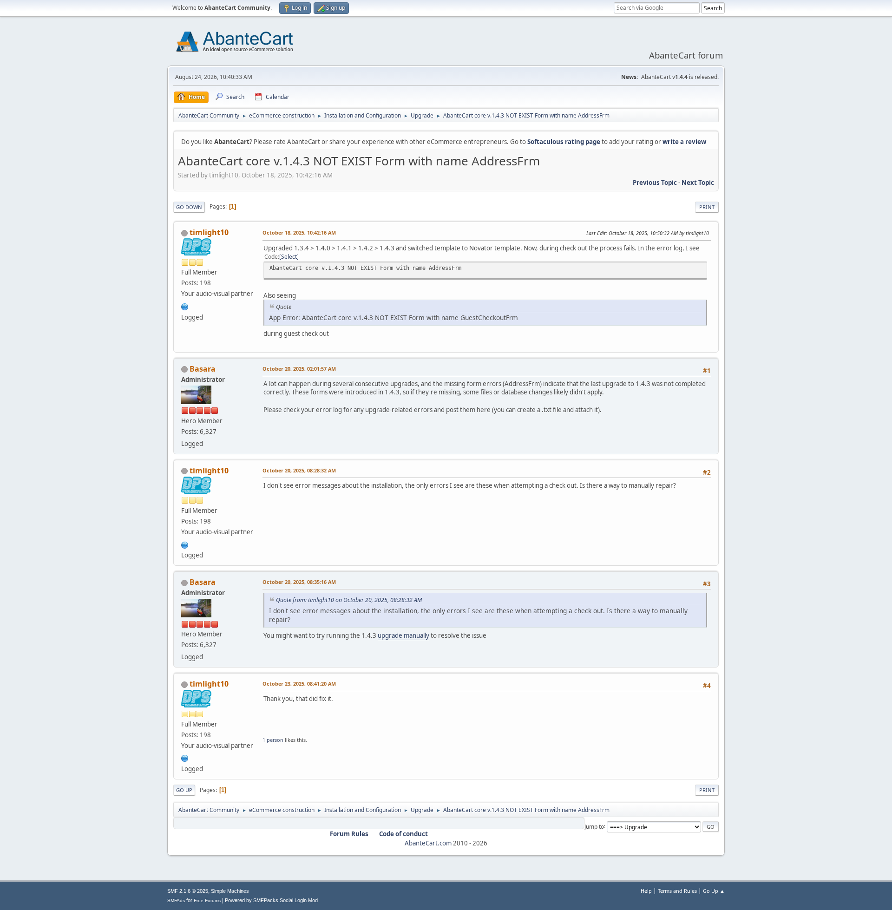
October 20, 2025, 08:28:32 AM (299, 470)
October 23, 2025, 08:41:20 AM (299, 683)
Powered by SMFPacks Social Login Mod (271, 900)
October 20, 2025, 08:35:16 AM (299, 581)
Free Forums (207, 900)
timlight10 (209, 232)
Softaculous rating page (563, 141)
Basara (203, 369)
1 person (272, 739)
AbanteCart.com (428, 843)
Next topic (698, 182)
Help (646, 890)
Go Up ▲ (714, 890)
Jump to (594, 826)
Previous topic (655, 182)
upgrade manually (403, 635)
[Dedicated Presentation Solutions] (185, 305)
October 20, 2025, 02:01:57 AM (299, 368)
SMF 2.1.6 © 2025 (187, 891)
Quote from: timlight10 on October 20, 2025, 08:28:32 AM (349, 600)
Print (707, 206)
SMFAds (176, 900)
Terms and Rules (677, 890)
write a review (684, 141)
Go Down (189, 206)
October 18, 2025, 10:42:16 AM (299, 232)
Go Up (184, 789)
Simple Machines (230, 891)
